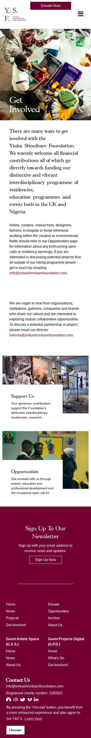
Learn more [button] (33, 718)
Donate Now (51, 6)
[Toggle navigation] (81, 14)
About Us (55, 625)
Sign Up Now (45, 560)
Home (10, 604)
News (10, 611)
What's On (56, 658)
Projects (12, 618)
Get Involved (16, 625)
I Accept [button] (15, 730)
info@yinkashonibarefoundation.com (38, 273)
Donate (53, 604)
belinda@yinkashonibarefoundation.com (41, 335)
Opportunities (58, 611)
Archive (54, 618)
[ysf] (15, 14)
